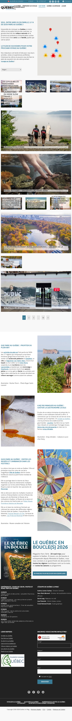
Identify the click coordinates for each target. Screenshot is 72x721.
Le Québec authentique (59, 82)
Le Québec (17, 6)
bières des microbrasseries (47, 427)
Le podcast (21, 703)
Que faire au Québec (7, 638)
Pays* (39, 668)
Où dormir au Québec (7, 641)
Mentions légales (36, 709)
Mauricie (53, 84)
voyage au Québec (7, 61)
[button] (58, 42)
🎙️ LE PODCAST (41, 1)
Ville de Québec (14, 472)
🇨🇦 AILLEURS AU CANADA (15, 1)
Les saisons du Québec (7, 649)
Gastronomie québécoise (8, 643)
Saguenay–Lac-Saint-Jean (11, 112)
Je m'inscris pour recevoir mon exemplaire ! (50, 573)
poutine (50, 423)
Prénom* (40, 650)
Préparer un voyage (29, 6)
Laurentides (32, 199)
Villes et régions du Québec (9, 646)
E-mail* (39, 642)
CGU (44, 709)
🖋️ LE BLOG (29, 1)
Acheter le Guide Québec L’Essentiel (42, 703)
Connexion (67, 1)
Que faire (42, 6)
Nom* (39, 659)
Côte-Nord (23, 363)
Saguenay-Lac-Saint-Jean (15, 361)
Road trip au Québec (7, 651)
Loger (64, 6)
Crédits (49, 709)
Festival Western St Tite (16, 513)
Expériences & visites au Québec (53, 702)
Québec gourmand (53, 6)
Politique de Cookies (59, 709)
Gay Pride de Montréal (15, 516)
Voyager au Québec (6, 635)
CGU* (50, 676)
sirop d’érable (48, 429)
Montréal (31, 82)
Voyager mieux (19, 7)
